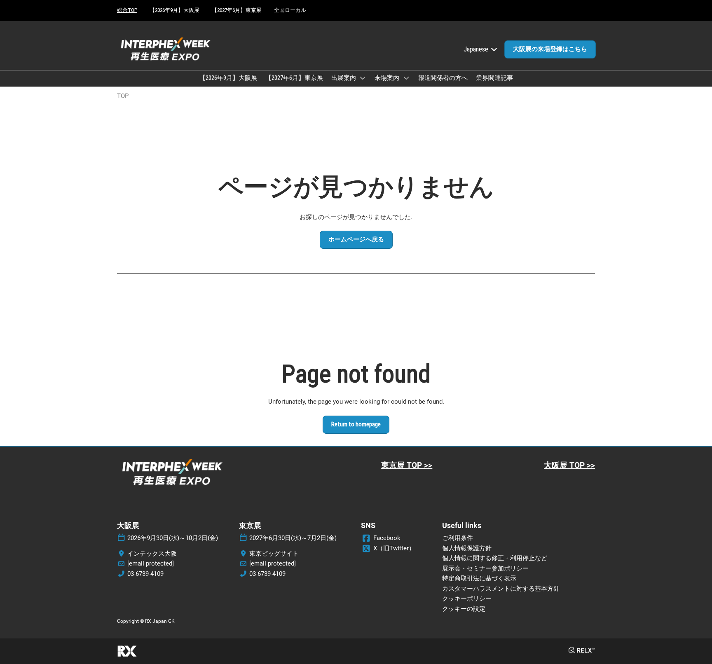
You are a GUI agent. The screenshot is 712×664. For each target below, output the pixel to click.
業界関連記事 (494, 78)
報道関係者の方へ (443, 78)
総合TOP (127, 10)
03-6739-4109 (145, 573)
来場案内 (387, 78)
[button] (550, 49)
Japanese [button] (477, 49)
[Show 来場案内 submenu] (406, 78)
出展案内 (344, 78)
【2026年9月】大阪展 (174, 10)
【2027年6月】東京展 (237, 10)
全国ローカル (290, 10)
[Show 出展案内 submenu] (363, 78)
